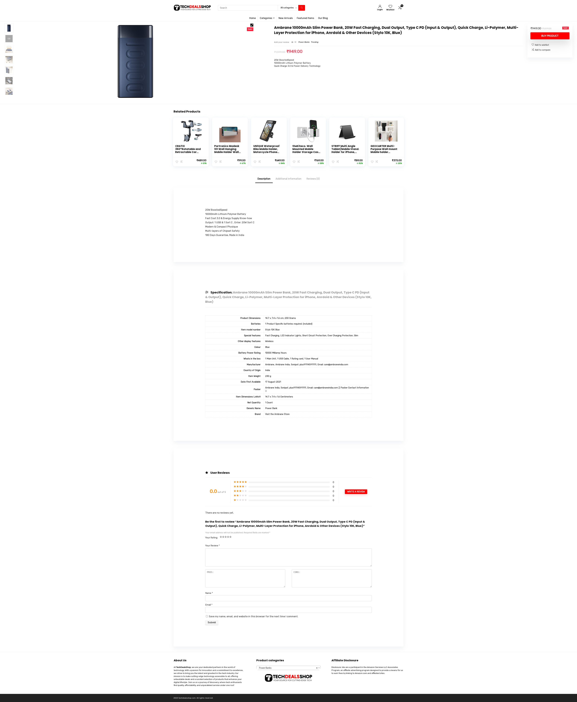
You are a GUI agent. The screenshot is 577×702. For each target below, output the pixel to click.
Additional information (288, 178)
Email (208, 604)
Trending (314, 42)
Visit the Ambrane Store (277, 414)
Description (264, 178)
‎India (267, 370)
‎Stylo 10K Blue (272, 329)
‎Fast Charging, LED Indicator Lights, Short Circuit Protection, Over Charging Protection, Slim (311, 335)
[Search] (301, 8)
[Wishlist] (390, 7)
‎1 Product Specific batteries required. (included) (288, 324)
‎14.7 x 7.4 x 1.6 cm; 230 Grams (280, 318)
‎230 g (268, 376)
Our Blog (323, 18)
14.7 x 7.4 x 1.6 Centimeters (279, 396)
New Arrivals (286, 18)
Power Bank (271, 408)
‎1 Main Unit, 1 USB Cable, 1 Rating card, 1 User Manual (291, 358)
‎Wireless (269, 341)
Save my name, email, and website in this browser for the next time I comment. (253, 616)
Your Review (212, 545)
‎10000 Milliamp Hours (276, 353)
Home (252, 18)
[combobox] (288, 668)
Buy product (550, 35)
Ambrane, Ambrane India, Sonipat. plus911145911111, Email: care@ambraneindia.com (306, 364)
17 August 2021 (273, 382)
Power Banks (303, 42)
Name (209, 593)
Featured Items (305, 18)
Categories (266, 18)
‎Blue (267, 347)
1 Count (269, 402)
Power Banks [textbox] (288, 668)
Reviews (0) (313, 178)
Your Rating (211, 537)
